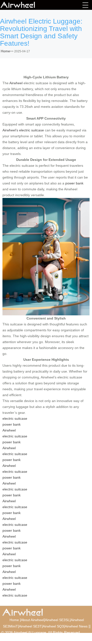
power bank (74, 183)
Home (5, 51)
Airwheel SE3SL (57, 620)
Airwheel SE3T (30, 626)
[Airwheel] (25, 5)
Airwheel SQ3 (53, 626)
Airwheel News (76, 626)
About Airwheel (32, 620)
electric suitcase (14, 418)
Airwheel (16, 83)
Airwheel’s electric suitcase (23, 130)
